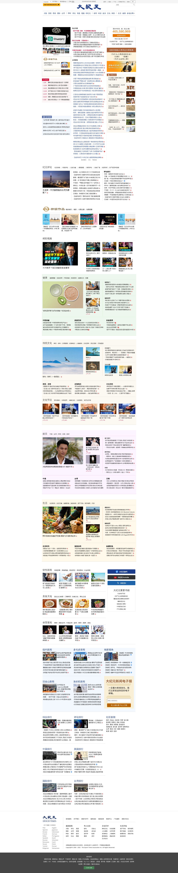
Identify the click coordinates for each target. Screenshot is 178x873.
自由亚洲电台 (94, 859)
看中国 (103, 861)
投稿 (128, 2)
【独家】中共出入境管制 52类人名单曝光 (56, 730)
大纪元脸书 (123, 572)
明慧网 (108, 861)
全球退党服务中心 (62, 861)
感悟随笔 (81, 167)
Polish (54, 844)
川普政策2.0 (84, 40)
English (54, 828)
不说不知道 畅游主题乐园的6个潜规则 (86, 548)
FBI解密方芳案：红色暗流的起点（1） (87, 769)
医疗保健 (123, 831)
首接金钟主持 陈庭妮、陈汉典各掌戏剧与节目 (88, 483)
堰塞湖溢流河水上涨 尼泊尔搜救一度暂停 (86, 63)
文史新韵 (79, 400)
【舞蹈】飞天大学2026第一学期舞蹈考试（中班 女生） (126, 228)
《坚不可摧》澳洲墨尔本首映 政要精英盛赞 (87, 33)
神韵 (113, 13)
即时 (69, 13)
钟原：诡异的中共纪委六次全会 (113, 174)
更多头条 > (56, 54)
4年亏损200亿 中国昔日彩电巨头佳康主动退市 (88, 68)
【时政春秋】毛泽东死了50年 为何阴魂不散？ (88, 151)
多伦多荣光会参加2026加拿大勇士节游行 (87, 665)
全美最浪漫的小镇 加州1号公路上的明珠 (87, 553)
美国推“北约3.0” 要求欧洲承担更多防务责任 (87, 104)
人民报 (98, 861)
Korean (45, 832)
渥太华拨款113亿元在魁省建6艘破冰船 (86, 672)
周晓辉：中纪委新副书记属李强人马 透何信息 (118, 195)
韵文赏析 (93, 343)
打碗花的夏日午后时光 (112, 359)
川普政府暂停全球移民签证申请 (84, 764)
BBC (49, 861)
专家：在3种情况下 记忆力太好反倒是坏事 (117, 532)
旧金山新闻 (48, 681)
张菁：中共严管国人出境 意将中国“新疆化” (117, 188)
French (45, 834)
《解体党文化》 (121, 601)
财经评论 (89, 167)
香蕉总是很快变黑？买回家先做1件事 (55, 732)
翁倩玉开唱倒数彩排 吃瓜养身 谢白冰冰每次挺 (88, 485)
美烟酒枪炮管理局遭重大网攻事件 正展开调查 (88, 146)
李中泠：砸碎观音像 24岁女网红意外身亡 (116, 185)
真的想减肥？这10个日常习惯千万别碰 (116, 307)
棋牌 (84, 623)
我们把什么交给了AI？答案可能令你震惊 (117, 300)
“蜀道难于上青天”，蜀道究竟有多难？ (86, 388)
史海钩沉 (72, 343)
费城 (111, 724)
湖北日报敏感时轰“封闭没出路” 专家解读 (56, 772)
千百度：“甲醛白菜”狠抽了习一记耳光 (85, 183)
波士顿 (126, 720)
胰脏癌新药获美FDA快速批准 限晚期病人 (117, 284)
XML (89, 160)
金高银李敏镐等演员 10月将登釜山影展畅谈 (120, 485)
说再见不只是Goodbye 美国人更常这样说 (117, 525)
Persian (54, 846)
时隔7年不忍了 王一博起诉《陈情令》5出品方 (56, 488)
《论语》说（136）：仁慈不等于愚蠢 (118, 393)
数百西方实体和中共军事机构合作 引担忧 (56, 801)
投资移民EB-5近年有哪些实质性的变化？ (86, 149)
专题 (78, 13)
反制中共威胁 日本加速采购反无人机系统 (86, 110)
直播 (86, 278)
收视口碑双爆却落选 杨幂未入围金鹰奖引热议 (56, 481)
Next (68, 36)
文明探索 (65, 343)
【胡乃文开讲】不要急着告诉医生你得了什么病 (119, 287)
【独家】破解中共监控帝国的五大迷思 (117, 672)
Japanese (55, 830)
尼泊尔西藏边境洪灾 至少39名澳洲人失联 (86, 126)
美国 (49, 13)
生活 (119, 13)
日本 (115, 729)
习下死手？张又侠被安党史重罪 (56, 268)
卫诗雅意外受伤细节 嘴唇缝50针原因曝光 (55, 483)
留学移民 (87, 503)
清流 (118, 861)
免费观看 (89, 209)
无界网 (132, 861)
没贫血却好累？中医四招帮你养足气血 (54, 322)
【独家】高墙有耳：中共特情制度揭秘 (117, 665)
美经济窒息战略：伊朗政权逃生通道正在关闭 (117, 192)
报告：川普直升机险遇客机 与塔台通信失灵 (87, 106)
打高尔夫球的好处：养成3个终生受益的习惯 (120, 551)
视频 (83, 13)
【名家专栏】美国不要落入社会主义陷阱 (116, 197)
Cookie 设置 (89, 867)
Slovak (45, 844)
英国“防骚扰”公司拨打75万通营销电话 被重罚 (65, 586)
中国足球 (69, 623)
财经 (95, 13)
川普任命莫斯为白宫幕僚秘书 (83, 83)
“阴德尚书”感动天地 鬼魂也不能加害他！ (55, 386)
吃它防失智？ (111, 322)
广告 (114, 2)
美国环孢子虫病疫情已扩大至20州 (84, 97)
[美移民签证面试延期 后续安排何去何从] (56, 35)
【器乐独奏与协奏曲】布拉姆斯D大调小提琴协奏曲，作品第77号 (69, 228)
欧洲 (107, 731)
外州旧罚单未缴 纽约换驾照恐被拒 (54, 670)
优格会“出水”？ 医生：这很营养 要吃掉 (54, 548)
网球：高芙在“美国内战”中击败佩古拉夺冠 (81, 638)
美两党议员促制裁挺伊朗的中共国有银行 (87, 44)
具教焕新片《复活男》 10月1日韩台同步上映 (120, 483)
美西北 (113, 722)
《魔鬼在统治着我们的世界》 (121, 599)
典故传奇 (112, 836)
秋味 (87, 357)
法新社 (45, 861)
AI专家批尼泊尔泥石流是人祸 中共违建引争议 (88, 56)
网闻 (77, 836)
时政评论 (65, 167)
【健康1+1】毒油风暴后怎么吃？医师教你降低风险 (92, 310)
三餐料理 (68, 597)
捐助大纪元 (125, 819)
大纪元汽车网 (125, 861)
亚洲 (115, 731)
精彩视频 (47, 238)
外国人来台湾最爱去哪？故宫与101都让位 (117, 519)
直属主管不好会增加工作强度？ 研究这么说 (119, 555)
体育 (67, 836)
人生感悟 (105, 831)
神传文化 (105, 828)
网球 (55, 623)
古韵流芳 (64, 400)
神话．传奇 (57, 343)
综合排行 (47, 717)
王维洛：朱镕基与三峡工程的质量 (84, 193)
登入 (133, 1)
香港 (54, 13)
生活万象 (59, 503)
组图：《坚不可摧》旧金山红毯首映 (55, 697)
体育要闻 (47, 622)
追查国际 (80, 861)
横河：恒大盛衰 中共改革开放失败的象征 (116, 183)
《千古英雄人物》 (121, 609)
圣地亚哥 (122, 724)
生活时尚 (52, 503)
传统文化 (113, 75)
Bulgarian (46, 848)
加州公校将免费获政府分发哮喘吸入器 (86, 697)
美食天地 (47, 596)
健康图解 (52, 278)
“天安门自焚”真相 (116, 44)
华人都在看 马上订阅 (119, 705)
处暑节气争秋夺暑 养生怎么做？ (116, 388)
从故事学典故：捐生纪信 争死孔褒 (85, 391)
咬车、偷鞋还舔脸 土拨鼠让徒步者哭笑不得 (87, 112)
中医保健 (67, 278)
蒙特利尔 (126, 727)
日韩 (63, 434)
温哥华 (120, 727)
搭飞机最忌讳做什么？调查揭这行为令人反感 (49, 586)
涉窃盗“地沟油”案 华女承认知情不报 (55, 672)
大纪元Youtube (123, 577)
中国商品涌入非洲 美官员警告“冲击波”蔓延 (87, 88)
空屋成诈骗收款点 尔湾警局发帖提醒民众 (87, 699)
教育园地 (105, 836)
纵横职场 (66, 503)
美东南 (122, 722)
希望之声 (61, 859)
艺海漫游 (100, 343)
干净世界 (68, 859)
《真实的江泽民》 (121, 604)
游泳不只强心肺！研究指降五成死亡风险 (117, 293)
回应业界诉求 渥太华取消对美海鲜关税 (86, 128)
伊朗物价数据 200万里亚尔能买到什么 (86, 46)
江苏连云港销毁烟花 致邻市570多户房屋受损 (88, 94)
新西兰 (123, 729)
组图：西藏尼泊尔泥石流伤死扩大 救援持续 (87, 75)
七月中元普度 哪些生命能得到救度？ (116, 355)
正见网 (113, 861)
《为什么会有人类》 (121, 59)
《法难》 (117, 57)
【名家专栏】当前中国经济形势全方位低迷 (88, 737)
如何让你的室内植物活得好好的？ (115, 528)
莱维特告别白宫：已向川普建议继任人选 (86, 117)
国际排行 (47, 780)
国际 (58, 13)
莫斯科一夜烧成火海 (109, 253)
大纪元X (123, 583)
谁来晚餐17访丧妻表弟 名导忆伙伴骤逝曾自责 (88, 481)
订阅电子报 (121, 2)
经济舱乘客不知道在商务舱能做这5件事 (117, 509)
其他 (89, 623)
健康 (124, 13)
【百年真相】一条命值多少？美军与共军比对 (127, 417)
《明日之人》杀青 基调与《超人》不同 (116, 472)
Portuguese (55, 836)
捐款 (109, 2)
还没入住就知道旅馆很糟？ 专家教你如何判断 (118, 516)
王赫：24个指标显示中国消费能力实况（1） (117, 176)
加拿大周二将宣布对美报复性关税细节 (86, 670)
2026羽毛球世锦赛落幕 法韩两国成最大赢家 (65, 638)
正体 (70, 1)
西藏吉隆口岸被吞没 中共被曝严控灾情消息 (57, 767)
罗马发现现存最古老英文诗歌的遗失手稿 (87, 386)
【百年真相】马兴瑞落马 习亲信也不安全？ (70, 417)
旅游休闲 (73, 503)
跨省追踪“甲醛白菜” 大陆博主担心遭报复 (86, 81)
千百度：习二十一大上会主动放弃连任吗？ (117, 190)
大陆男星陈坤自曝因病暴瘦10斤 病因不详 (57, 467)
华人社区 (87, 826)
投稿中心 (109, 819)
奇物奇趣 (65, 570)
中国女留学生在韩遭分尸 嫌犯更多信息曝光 (57, 764)
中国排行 (47, 748)
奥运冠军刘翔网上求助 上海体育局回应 (56, 735)
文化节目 (47, 399)
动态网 (80, 864)
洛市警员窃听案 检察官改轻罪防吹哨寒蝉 (87, 694)
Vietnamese (55, 848)
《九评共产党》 (113, 41)
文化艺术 (105, 826)
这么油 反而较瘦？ (112, 327)
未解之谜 (72, 400)
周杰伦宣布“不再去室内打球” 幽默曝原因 (117, 445)
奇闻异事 (57, 570)
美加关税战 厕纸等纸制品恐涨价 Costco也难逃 (88, 72)
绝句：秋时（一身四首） (52, 377)
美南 (118, 722)
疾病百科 (74, 278)
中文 (44, 828)
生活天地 (123, 826)
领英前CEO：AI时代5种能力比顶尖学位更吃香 (119, 514)
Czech (54, 842)
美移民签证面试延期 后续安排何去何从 (56, 46)
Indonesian (55, 832)
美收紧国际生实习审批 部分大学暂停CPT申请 (88, 65)
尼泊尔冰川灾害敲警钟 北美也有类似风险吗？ (88, 99)
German (54, 834)
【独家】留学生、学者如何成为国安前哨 (118, 667)
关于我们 (55, 1)
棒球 (79, 623)
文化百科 (86, 343)
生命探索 (112, 828)
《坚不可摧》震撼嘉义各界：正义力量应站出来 (89, 35)
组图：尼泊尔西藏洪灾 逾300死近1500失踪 (57, 804)
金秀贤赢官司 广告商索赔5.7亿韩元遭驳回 (117, 461)
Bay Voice (86, 861)
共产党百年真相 (114, 167)
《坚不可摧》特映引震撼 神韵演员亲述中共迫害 (89, 37)
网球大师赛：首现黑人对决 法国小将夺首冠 (97, 638)
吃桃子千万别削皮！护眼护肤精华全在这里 (118, 305)
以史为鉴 (73, 167)
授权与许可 (84, 819)
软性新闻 (47, 569)
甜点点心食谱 (58, 597)
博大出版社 (87, 864)
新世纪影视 (72, 861)
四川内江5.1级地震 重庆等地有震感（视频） (87, 70)
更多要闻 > (84, 160)
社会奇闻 (87, 570)
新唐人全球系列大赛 (125, 375)
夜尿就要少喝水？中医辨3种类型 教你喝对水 (56, 329)
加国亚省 (109, 727)
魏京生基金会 (96, 864)
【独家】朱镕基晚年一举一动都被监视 (117, 662)
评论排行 (107, 171)
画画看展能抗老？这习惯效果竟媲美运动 (117, 309)
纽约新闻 (48, 117)
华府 (121, 720)
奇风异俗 (80, 570)
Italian (45, 836)
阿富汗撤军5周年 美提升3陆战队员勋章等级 (88, 772)
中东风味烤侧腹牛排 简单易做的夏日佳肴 (97, 612)
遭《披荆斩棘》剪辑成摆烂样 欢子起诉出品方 (118, 443)
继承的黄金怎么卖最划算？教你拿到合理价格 (88, 141)
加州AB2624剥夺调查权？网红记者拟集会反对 (95, 687)
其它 (93, 836)
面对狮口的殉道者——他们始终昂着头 (86, 393)
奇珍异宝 (72, 570)
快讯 (46, 80)
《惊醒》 (126, 57)
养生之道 (83, 597)
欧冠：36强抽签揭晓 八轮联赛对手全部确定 (87, 120)
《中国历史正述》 (121, 606)
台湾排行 (78, 780)
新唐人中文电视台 (83, 859)
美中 (107, 724)
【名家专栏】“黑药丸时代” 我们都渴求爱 (86, 196)
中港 (51, 434)
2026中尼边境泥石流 (89, 50)
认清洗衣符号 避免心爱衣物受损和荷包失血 (56, 553)
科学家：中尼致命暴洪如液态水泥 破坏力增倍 (88, 133)
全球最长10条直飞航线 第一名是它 (85, 555)
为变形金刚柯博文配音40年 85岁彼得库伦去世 (119, 458)
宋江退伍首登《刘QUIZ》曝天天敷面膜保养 (120, 488)
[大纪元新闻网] (89, 7)
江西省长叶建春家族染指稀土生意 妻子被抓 (87, 52)
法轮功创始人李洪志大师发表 (121, 50)
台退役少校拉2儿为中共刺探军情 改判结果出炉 (96, 786)
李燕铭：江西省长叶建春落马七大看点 (86, 153)
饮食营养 (59, 278)
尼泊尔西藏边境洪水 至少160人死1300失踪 (57, 799)
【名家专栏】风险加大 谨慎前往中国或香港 (87, 138)
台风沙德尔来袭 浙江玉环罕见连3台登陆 (86, 54)
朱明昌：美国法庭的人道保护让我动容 (85, 188)
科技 (99, 13)
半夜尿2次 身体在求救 (81, 329)
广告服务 (117, 819)
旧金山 (112, 720)
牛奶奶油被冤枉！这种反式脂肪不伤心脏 (119, 325)
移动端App (63, 1)
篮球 (75, 623)
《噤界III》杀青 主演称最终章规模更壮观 (117, 456)
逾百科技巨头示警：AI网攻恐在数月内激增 (87, 115)
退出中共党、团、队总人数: (121, 28)
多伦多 (115, 727)
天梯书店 (116, 859)
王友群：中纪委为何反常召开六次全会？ (116, 199)
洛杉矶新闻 (79, 681)
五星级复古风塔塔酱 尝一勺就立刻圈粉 (81, 612)
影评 (68, 434)
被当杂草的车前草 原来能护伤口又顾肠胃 (55, 327)
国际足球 (62, 623)
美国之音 (74, 859)
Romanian (46, 842)
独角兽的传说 (90, 372)
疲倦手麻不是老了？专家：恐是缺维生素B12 (118, 289)
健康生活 (81, 278)
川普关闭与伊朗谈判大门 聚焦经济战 (85, 42)
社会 (72, 836)
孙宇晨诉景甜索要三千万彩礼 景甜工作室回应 (118, 440)
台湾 (63, 13)
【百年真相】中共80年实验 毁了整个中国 (108, 417)
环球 (59, 434)
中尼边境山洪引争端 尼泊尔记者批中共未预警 (64, 786)
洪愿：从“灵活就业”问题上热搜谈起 (85, 180)
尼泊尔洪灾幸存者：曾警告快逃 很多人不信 (87, 122)
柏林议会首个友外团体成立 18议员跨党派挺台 (88, 90)
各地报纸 (68, 819)
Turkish (45, 846)
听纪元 (88, 13)
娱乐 (104, 13)
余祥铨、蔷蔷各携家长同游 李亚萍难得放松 (118, 454)
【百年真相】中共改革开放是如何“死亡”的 (89, 417)
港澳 (77, 831)
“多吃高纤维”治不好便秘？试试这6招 (56, 311)
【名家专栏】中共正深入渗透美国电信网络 (87, 157)
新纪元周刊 (129, 859)
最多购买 (69, 209)
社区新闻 (110, 717)
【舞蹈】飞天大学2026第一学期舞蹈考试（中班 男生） (51, 228)
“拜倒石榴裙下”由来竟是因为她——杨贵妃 (118, 357)
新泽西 (108, 722)
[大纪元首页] (49, 821)
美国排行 (78, 748)
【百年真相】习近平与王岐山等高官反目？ (51, 417)
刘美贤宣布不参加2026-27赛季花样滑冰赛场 (95, 755)
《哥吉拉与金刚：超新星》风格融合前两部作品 (119, 447)
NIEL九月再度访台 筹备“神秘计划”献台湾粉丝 (120, 481)
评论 (74, 13)
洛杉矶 (117, 720)
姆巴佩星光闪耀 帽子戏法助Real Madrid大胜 (81, 586)
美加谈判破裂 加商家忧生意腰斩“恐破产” (87, 667)
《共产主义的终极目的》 (126, 41)
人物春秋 (79, 343)
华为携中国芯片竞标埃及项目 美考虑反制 (86, 135)
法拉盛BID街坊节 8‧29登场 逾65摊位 (54, 123)
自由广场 (97, 167)
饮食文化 (75, 597)
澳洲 (118, 729)
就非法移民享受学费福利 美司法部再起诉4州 (88, 101)
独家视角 (108, 649)
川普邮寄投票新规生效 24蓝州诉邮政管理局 (87, 131)
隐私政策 (101, 819)
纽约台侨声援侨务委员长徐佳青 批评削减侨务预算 (64, 655)
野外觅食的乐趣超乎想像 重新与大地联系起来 (59, 536)
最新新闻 (69, 826)
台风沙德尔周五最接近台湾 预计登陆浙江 (88, 804)
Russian (45, 840)
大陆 (45, 13)
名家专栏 (105, 167)
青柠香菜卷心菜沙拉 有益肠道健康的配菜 (49, 612)
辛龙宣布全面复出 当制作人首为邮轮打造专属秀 (89, 488)
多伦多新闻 (79, 649)
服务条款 (93, 819)
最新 (75, 209)
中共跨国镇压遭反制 (90, 31)
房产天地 (80, 503)
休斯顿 (116, 724)
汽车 (93, 503)
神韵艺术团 (47, 859)
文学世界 (112, 831)
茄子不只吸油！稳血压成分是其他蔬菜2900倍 (120, 329)
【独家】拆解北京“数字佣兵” (114, 670)
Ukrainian (55, 840)
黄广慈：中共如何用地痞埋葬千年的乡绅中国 (117, 178)
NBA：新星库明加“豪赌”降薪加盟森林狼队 (49, 638)
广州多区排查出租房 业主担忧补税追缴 (86, 86)
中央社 (54, 861)
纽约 (107, 720)
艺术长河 (105, 838)
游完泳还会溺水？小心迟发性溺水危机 (86, 322)
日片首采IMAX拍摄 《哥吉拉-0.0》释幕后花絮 (119, 470)
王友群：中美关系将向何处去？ (113, 181)
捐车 (104, 2)
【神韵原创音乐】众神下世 (51, 70)
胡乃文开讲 (87, 400)
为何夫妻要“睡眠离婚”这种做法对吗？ (116, 530)
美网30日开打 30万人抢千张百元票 (53, 130)
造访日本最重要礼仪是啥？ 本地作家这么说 (88, 551)
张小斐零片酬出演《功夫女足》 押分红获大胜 (93, 467)
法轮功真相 (128, 44)
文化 (108, 13)
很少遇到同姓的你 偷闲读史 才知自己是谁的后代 (119, 350)
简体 (73, 1)
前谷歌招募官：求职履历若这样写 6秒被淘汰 (120, 548)
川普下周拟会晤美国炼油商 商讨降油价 (86, 78)
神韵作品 (55, 859)
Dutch (54, 838)
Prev (45, 36)
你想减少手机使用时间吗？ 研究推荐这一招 (56, 555)
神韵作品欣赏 (109, 375)
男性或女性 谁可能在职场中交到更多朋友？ (119, 553)
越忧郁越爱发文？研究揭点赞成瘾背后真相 (118, 291)
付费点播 (81, 209)
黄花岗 (93, 861)
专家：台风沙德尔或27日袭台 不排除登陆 (88, 794)
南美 (111, 731)
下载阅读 (94, 160)
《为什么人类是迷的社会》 (121, 54)
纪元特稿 (57, 167)
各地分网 (130, 13)
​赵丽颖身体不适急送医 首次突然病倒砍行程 (56, 485)
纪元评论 (47, 167)
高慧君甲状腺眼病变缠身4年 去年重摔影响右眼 (119, 463)
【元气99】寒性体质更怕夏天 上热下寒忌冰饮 (93, 293)
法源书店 (122, 859)
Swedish (45, 838)
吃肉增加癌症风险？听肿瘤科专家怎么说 (87, 325)
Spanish (45, 830)
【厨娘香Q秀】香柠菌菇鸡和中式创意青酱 (66, 612)
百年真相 (57, 400)
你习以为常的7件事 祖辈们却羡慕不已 (116, 302)
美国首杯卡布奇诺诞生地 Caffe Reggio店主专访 (119, 535)
